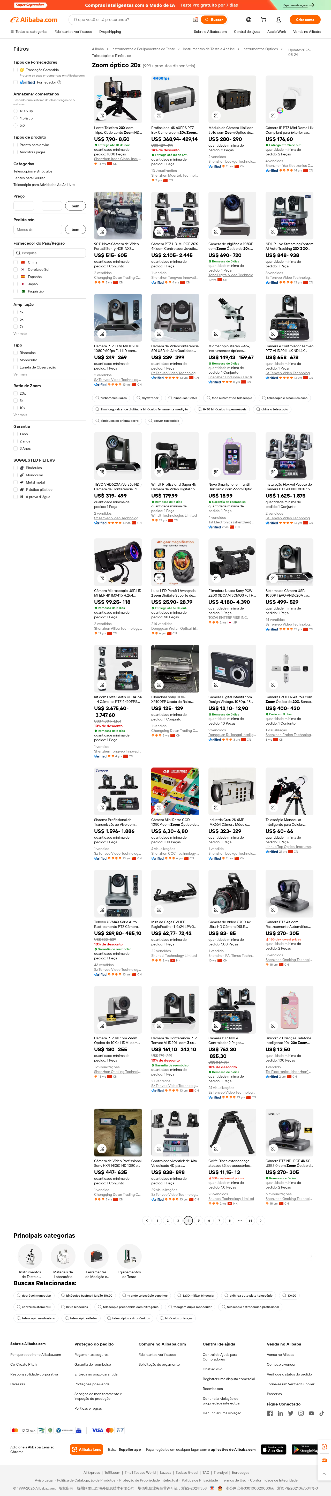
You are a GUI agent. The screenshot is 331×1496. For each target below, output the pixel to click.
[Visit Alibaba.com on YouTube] (311, 1413)
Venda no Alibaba (280, 1354)
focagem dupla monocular (193, 1307)
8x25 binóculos (77, 1307)
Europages (240, 1472)
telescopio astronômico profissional (253, 1307)
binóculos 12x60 (185, 398)
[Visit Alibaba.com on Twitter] (291, 1413)
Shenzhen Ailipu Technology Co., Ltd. (118, 628)
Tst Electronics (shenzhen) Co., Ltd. (232, 522)
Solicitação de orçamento (159, 1364)
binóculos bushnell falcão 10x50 (89, 1295)
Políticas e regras (88, 1408)
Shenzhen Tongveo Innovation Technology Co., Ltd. (175, 277)
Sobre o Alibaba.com (28, 1344)
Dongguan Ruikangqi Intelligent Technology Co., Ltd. (232, 735)
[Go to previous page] (147, 1220)
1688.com (112, 1472)
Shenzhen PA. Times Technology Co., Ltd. (232, 955)
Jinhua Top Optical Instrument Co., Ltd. (289, 847)
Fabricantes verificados (157, 1354)
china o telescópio (274, 409)
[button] (195, 20)
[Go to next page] (260, 1220)
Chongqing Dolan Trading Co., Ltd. (118, 277)
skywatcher (150, 398)
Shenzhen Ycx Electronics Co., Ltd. (289, 165)
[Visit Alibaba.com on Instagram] (301, 1413)
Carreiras (17, 1384)
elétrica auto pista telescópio (251, 1295)
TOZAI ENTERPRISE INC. (228, 617)
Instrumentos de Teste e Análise (209, 49)
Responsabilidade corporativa (34, 1374)
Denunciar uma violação (222, 1413)
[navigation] (49, 635)
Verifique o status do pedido (289, 1374)
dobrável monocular (36, 1295)
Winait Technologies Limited (174, 515)
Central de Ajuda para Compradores (220, 1356)
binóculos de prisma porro (120, 421)
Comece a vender (281, 1364)
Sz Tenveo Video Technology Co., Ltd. (289, 277)
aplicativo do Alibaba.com (233, 1449)
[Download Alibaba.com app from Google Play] (306, 1449)
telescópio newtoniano (38, 1318)
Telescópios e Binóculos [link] (111, 56)
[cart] (264, 20)
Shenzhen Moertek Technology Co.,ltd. (175, 175)
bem (75, 206)
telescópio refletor (83, 1318)
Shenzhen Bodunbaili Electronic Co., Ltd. (232, 377)
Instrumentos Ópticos (260, 49)
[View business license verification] (212, 1488)
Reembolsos (213, 1389)
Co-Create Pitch (23, 1364)
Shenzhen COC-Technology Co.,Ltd (175, 853)
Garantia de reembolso (92, 1364)
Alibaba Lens (39, 1447)
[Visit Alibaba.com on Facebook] (270, 1413)
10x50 (292, 1295)
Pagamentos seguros (91, 1354)
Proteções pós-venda (91, 1384)
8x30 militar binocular (199, 1295)
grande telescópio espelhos (147, 1295)
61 (250, 1220)
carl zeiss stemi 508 (36, 1307)
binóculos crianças (178, 1318)
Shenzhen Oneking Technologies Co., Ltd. (289, 960)
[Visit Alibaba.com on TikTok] (322, 1413)
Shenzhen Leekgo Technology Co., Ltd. (232, 161)
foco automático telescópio (232, 398)
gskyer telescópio (166, 421)
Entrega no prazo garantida (95, 1374)
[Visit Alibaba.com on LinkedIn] (280, 1413)
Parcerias (274, 1394)
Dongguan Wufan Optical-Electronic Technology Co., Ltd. (175, 628)
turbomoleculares (114, 398)
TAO (205, 1472)
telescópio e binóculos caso (287, 398)
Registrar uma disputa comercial (229, 1379)
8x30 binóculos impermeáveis (224, 409)
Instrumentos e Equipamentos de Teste (143, 49)
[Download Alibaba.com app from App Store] (273, 1449)
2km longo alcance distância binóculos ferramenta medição (144, 409)
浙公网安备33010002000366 (250, 1488)
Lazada (165, 1472)
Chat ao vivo (212, 1369)
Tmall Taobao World (140, 1472)
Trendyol (221, 1472)
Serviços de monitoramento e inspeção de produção (98, 1396)
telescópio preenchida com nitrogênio (131, 1307)
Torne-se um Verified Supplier (290, 1384)
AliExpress (92, 1472)
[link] (324, 1447)
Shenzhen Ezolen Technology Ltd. (289, 735)
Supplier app (130, 1449)
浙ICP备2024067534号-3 (297, 1488)
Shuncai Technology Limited (174, 955)
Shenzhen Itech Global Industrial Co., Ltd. (118, 159)
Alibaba (98, 49)
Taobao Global (187, 1472)
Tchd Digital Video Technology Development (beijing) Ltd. (232, 275)
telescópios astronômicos (131, 1318)
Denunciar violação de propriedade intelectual (221, 1400)
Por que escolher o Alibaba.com (35, 1354)
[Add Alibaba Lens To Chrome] (86, 1449)
